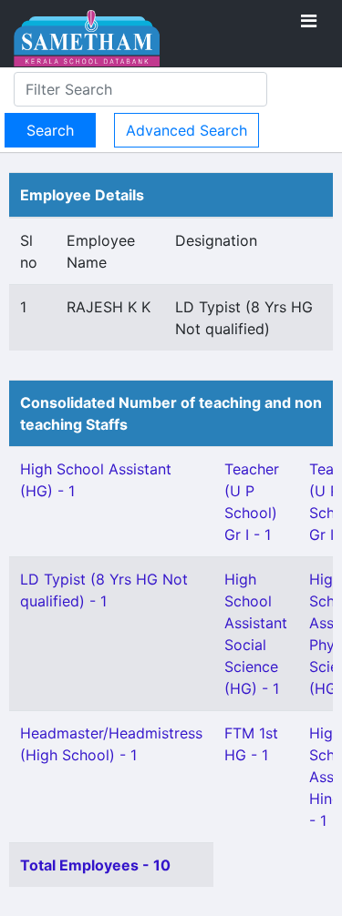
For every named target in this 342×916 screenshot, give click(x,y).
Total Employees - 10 (95, 865)
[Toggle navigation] (308, 21)
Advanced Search (186, 130)
